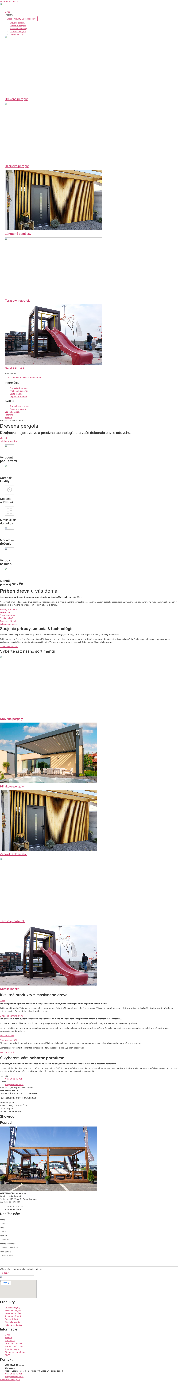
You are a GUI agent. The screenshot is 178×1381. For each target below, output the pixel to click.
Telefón (3, 1236)
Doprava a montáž (8, 1040)
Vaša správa (5, 1252)
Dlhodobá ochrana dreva (11, 1016)
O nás (2, 1000)
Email (2, 1228)
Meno (2, 1220)
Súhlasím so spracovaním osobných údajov (22, 1269)
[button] (89, 1000)
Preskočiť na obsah (9, 1)
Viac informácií (7, 1035)
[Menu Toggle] (2, 9)
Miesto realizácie (7, 1244)
